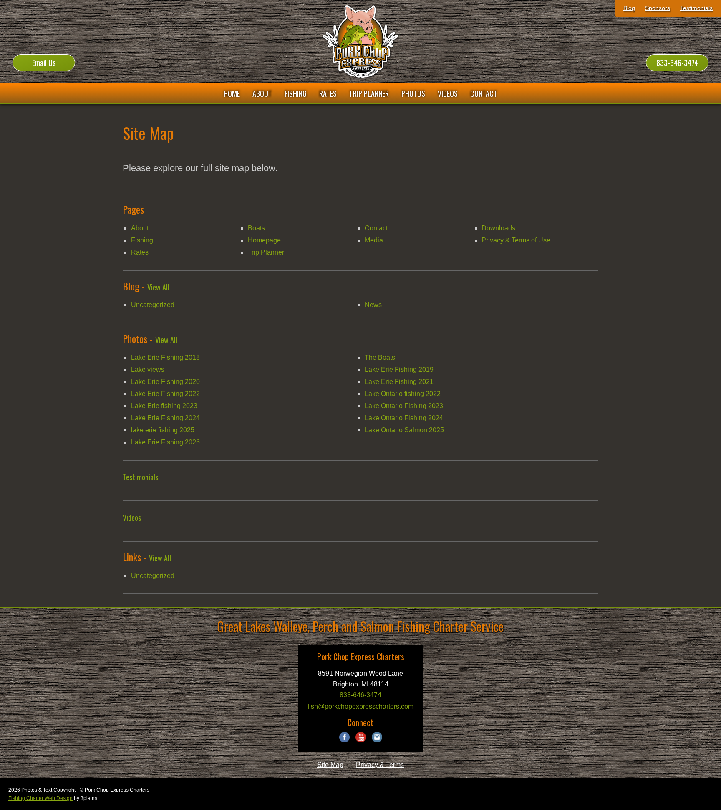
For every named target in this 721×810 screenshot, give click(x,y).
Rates (140, 252)
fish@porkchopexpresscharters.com (360, 706)
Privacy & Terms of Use (516, 240)
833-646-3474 (677, 62)
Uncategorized (152, 304)
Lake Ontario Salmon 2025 (404, 430)
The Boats (380, 357)
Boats (256, 228)
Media (374, 240)
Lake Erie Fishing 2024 (165, 417)
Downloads (498, 228)
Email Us (43, 62)
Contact (376, 228)
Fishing (142, 240)
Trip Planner (266, 252)
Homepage (264, 240)
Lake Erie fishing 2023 (164, 405)
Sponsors (657, 8)
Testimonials (696, 8)
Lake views (147, 369)
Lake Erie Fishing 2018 (165, 357)
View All (158, 287)
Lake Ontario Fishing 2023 (404, 405)
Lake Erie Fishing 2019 (399, 369)
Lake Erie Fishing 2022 (165, 393)
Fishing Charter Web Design (40, 798)
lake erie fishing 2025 (162, 430)
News (373, 304)
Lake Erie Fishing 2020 (165, 381)
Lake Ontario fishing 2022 (403, 393)
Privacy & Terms (380, 764)
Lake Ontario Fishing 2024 (404, 417)
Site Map (330, 764)
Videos (132, 517)
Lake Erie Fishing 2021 (399, 381)
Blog (629, 8)
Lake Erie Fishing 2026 (165, 442)
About (140, 228)
